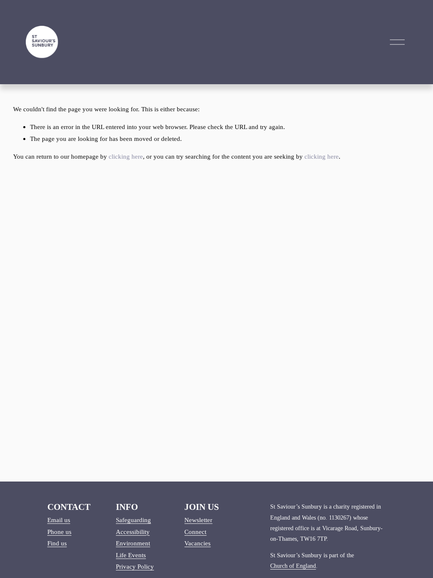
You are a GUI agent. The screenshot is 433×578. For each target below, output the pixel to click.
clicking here (126, 156)
